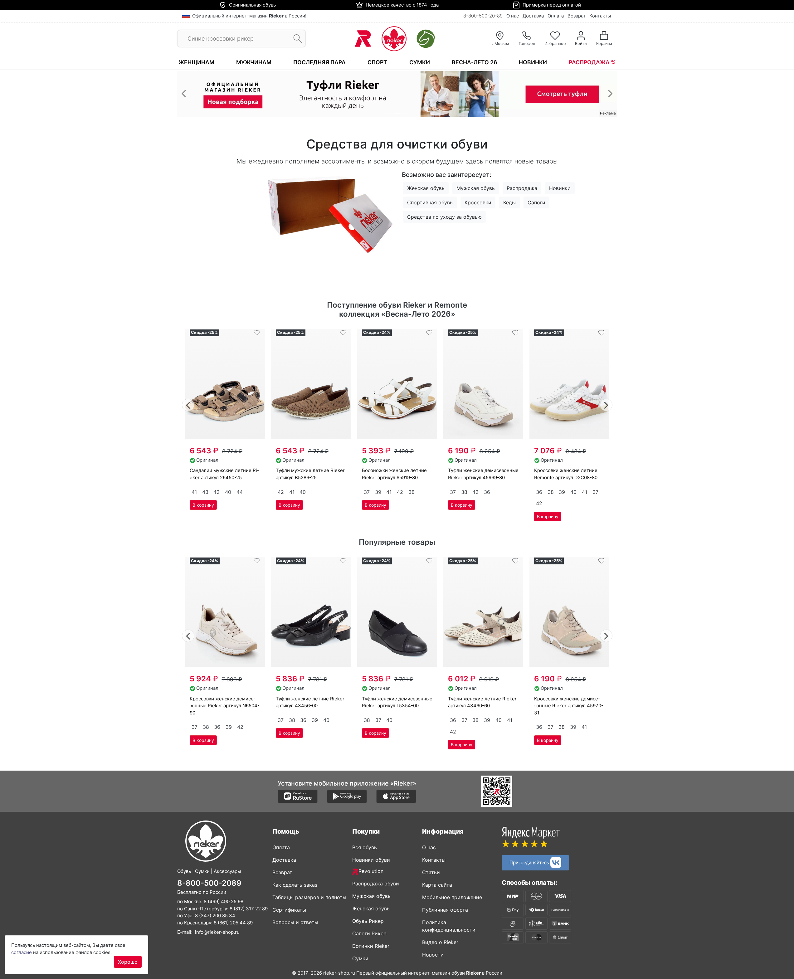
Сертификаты (289, 910)
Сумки (419, 62)
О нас (512, 16)
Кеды (509, 202)
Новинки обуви (371, 860)
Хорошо (128, 962)
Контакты (600, 16)
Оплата (556, 16)
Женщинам (196, 62)
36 (487, 492)
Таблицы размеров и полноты (309, 897)
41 (194, 492)
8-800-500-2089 (209, 882)
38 (411, 492)
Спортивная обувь (430, 202)
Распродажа (522, 188)
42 (216, 492)
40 (228, 492)
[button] (183, 93)
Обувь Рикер (368, 921)
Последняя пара (319, 62)
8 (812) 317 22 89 (249, 908)
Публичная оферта (445, 910)
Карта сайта (437, 885)
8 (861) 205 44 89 (233, 922)
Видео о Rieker (440, 942)
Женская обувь (426, 188)
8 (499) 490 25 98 (223, 901)
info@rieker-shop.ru (217, 932)
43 (205, 492)
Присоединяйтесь (529, 862)
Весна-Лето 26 (474, 62)
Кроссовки (478, 202)
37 (367, 492)
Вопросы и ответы (295, 922)
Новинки (533, 62)
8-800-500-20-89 (483, 16)
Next (606, 404)
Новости (433, 955)
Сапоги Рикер (369, 933)
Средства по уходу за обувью (444, 217)
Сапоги (536, 202)
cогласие (21, 952)
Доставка (533, 16)
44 (239, 492)
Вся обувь (364, 847)
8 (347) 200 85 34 (215, 915)
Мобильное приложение (452, 897)
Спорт (377, 62)
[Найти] (295, 38)
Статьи (431, 872)
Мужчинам (253, 62)
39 (378, 492)
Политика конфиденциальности (448, 926)
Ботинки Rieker (370, 946)
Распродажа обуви (375, 883)
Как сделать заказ (294, 885)
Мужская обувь (475, 188)
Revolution (370, 871)
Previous (188, 404)
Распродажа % (592, 62)
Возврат (576, 16)
